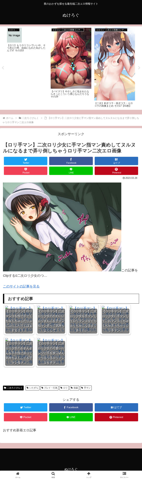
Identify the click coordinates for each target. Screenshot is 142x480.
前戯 (76, 388)
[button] (131, 364)
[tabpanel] (27, 67)
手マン (87, 388)
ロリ (65, 388)
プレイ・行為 (50, 388)
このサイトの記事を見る (21, 286)
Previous (3, 68)
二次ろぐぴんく (15, 388)
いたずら (33, 388)
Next (139, 68)
